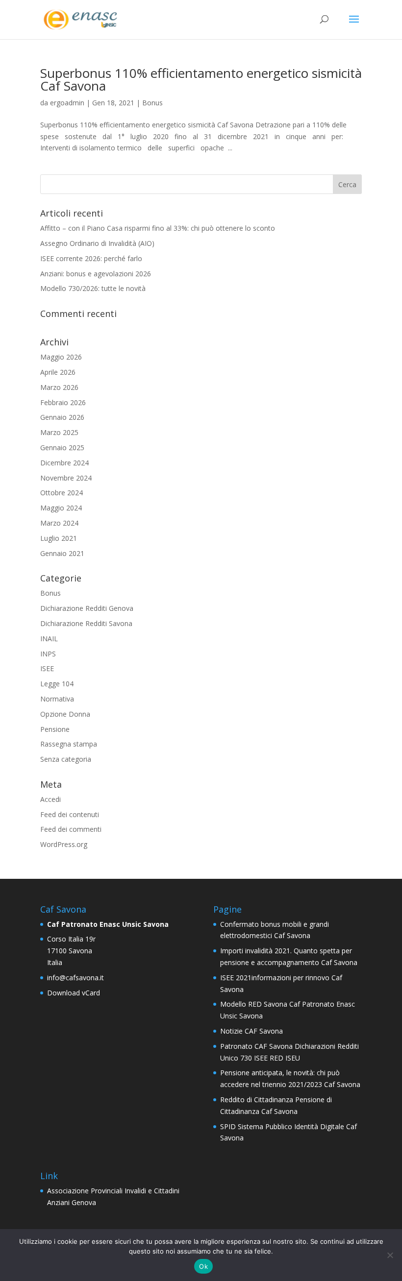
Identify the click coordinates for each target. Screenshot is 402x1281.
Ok (203, 1266)
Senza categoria (65, 759)
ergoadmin (67, 102)
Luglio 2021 (58, 538)
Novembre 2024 (66, 478)
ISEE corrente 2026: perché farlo (91, 258)
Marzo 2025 (59, 432)
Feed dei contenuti (69, 814)
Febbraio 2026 (63, 402)
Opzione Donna (65, 714)
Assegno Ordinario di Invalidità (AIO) (97, 243)
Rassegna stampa (68, 744)
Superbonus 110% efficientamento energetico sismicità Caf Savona (201, 79)
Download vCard (73, 992)
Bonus (152, 102)
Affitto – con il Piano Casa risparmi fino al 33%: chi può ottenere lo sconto (157, 228)
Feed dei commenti (70, 829)
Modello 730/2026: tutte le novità (93, 288)
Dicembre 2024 (64, 462)
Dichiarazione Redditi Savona (86, 623)
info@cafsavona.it (75, 977)
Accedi (50, 799)
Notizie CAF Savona (251, 1031)
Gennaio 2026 (62, 417)
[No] (390, 1255)
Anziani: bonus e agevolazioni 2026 (95, 273)
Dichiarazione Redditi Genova (86, 608)
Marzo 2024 (59, 523)
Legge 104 (57, 683)
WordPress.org (63, 844)
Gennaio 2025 (62, 447)
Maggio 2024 (61, 507)
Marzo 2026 (59, 387)
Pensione (55, 729)
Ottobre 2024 (61, 492)
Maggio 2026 (61, 357)
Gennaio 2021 (62, 553)
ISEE (47, 668)
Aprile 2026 (57, 372)
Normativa (57, 698)
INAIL (49, 638)
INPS (48, 653)
